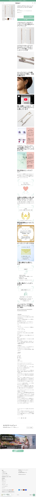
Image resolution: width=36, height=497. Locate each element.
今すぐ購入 (26, 19)
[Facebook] (30, 494)
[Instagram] (31, 494)
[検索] (3, 3)
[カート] (35, 3)
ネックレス (4, 481)
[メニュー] (1, 3)
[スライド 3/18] (8, 19)
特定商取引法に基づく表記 (6, 476)
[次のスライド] (14, 11)
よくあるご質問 (4, 473)
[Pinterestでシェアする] (25, 418)
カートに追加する (29, 16)
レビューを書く (29, 427)
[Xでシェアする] (23, 418)
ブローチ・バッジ (5, 484)
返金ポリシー (4, 479)
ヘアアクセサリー (5, 486)
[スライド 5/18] (13, 19)
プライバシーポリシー (5, 475)
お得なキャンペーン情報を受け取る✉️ (8, 491)
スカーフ (3, 487)
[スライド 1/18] (3, 19)
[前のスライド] (3, 11)
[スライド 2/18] (6, 19)
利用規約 (3, 478)
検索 (2, 470)
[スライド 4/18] (11, 19)
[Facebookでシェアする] (21, 418)
